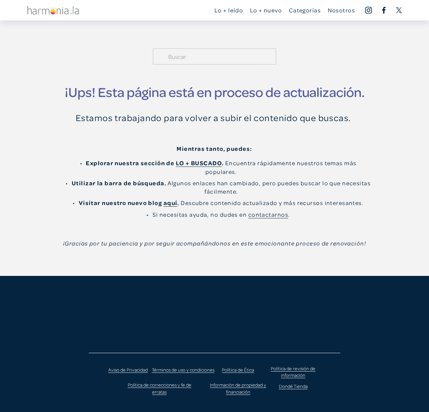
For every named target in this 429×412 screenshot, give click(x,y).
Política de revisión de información (293, 372)
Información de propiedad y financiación (238, 388)
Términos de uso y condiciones (183, 370)
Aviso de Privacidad (128, 370)
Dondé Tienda (293, 386)
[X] (399, 10)
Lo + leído (228, 10)
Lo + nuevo (266, 10)
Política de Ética (238, 370)
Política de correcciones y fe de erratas (159, 388)
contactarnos (268, 214)
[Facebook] (384, 10)
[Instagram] (368, 10)
